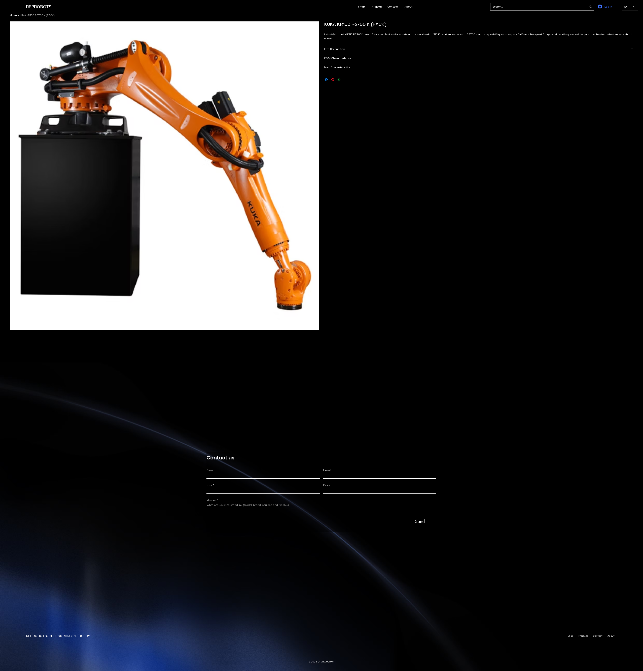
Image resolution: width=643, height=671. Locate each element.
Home (13, 15)
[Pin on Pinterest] (333, 80)
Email (209, 485)
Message (211, 500)
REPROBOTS (39, 7)
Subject (327, 470)
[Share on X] (345, 80)
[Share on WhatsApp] (339, 80)
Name (210, 470)
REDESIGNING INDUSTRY (58, 635)
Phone (326, 485)
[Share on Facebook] (326, 80)
